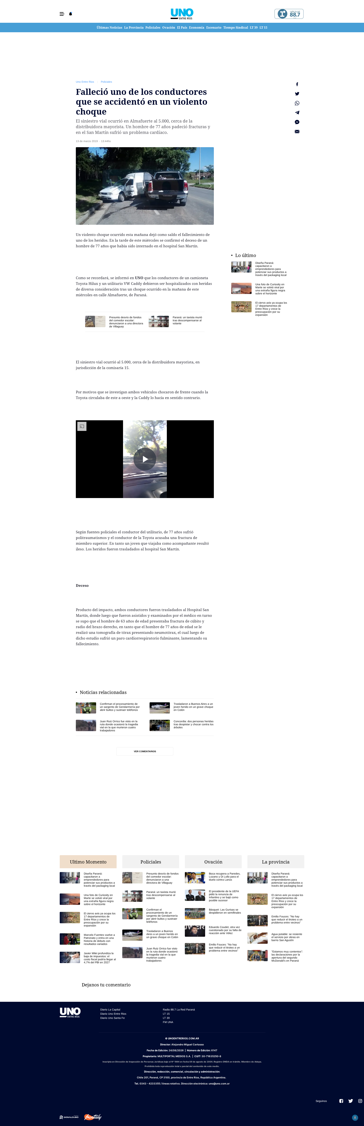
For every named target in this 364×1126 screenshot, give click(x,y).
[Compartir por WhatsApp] (297, 103)
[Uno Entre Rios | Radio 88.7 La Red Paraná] (288, 14)
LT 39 (254, 27)
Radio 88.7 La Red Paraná (179, 1009)
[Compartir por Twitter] (297, 93)
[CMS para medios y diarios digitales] (69, 1117)
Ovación (168, 27)
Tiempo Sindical (235, 27)
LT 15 (263, 27)
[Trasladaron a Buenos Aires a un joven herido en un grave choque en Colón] (182, 707)
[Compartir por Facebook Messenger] (297, 122)
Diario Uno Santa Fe (112, 1017)
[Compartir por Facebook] (297, 84)
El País (182, 27)
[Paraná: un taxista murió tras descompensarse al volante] (177, 321)
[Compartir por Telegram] (297, 112)
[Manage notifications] (355, 1118)
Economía (196, 27)
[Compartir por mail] (297, 131)
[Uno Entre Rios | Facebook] (341, 1101)
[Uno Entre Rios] (182, 13)
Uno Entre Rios (85, 81)
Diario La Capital (110, 1009)
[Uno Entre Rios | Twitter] (351, 1101)
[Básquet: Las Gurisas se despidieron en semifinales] (213, 913)
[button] (62, 14)
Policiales (152, 27)
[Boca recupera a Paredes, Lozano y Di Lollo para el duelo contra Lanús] (213, 877)
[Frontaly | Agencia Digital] (90, 1117)
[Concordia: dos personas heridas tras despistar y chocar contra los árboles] (182, 726)
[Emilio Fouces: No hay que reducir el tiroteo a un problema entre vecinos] (213, 948)
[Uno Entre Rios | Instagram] (360, 1101)
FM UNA (168, 1022)
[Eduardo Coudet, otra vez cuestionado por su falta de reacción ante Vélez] (213, 931)
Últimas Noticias (109, 27)
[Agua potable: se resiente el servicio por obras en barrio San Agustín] (275, 938)
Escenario (213, 27)
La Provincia (134, 27)
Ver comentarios (145, 751)
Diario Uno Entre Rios (113, 1013)
